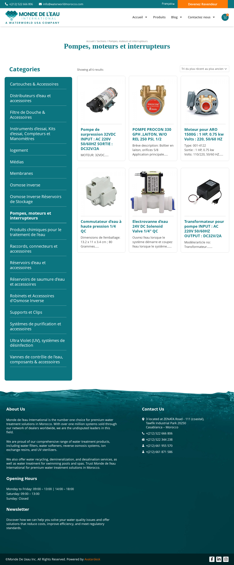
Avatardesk (92, 559)
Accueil (137, 17)
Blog (174, 17)
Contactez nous (199, 17)
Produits (159, 17)
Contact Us (153, 409)
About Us (15, 409)
